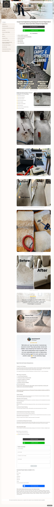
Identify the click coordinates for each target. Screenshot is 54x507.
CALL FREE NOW (21, 43)
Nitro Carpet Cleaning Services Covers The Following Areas (28, 489)
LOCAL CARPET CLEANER (23, 35)
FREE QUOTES (20, 41)
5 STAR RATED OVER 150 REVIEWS (25, 36)
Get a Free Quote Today (21, 426)
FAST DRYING (20, 39)
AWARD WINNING (21, 38)
